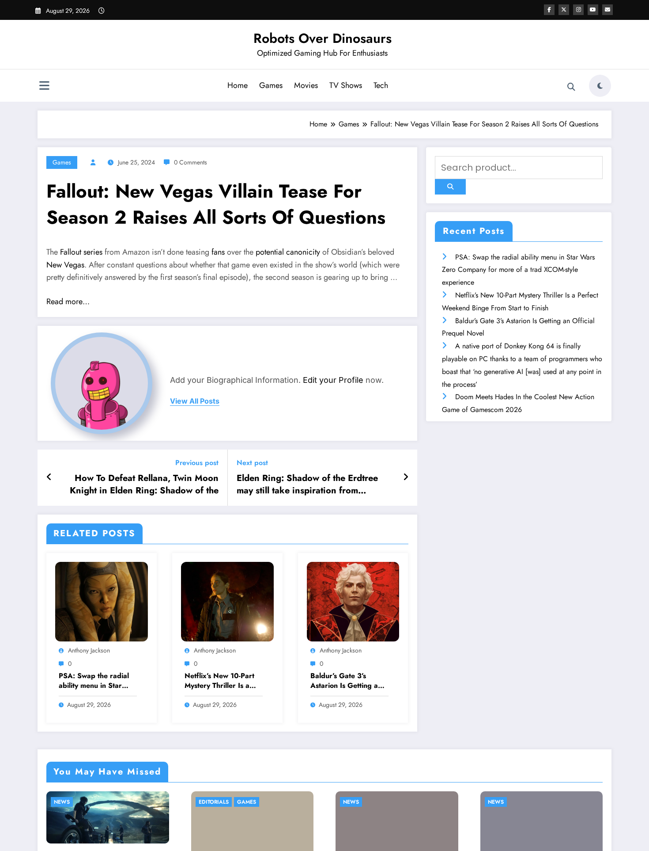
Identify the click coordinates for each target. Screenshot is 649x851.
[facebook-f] (549, 9)
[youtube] (593, 9)
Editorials (214, 802)
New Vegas (65, 265)
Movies (306, 85)
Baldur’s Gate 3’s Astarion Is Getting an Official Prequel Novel (346, 681)
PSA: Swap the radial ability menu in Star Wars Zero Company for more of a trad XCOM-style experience (97, 681)
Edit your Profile (333, 380)
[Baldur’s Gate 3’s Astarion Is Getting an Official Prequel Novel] (353, 601)
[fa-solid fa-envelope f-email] (607, 9)
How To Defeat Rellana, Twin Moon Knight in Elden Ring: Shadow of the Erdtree (144, 484)
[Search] (571, 87)
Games (271, 85)
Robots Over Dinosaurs (322, 38)
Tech (381, 85)
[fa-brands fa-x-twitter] (563, 9)
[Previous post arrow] (49, 477)
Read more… (68, 301)
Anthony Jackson (89, 650)
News (62, 802)
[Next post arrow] (405, 477)
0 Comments (190, 162)
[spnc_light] (600, 86)
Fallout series (81, 252)
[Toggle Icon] (44, 86)
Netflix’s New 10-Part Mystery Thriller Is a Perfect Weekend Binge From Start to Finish (219, 681)
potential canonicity (288, 252)
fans (218, 252)
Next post (252, 462)
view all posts (194, 401)
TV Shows (345, 85)
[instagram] (578, 9)
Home (237, 85)
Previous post (197, 462)
